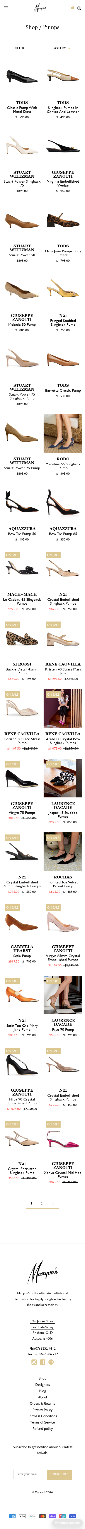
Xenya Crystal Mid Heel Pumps (63, 1174)
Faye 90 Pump (63, 1029)
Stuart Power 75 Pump (22, 468)
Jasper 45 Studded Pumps (63, 814)
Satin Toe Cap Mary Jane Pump (22, 1027)
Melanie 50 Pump (22, 324)
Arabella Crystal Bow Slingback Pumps (63, 741)
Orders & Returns (42, 1403)
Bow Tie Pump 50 (22, 534)
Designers (42, 1385)
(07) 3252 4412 (45, 1348)
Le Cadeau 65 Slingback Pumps (22, 601)
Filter (19, 48)
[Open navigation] (6, 7)
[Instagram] (34, 1362)
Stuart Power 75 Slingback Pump (22, 396)
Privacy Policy (42, 1410)
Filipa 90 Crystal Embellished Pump (22, 1101)
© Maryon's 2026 (42, 1492)
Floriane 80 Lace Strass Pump (22, 741)
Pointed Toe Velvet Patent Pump (63, 884)
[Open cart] (72, 7)
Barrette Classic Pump (63, 390)
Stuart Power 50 (22, 255)
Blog (42, 1391)
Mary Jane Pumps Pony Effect (63, 253)
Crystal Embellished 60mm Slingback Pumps (22, 884)
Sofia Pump (22, 956)
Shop (32, 27)
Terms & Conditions (42, 1416)
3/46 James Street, (42, 1320)
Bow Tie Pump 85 (63, 534)
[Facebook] (42, 1362)
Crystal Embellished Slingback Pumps (63, 601)
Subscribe (59, 1474)
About (42, 1397)
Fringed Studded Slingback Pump (63, 322)
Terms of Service (42, 1422)
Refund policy (42, 1429)
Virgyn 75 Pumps (22, 812)
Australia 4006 (42, 1338)
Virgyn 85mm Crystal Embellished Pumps (63, 958)
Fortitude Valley (42, 1326)
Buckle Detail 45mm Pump (22, 671)
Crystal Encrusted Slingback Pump (22, 1170)
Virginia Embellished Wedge (63, 183)
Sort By (60, 48)
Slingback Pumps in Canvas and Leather (63, 109)
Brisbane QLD (42, 1332)
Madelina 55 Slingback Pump (63, 466)
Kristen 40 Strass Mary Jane (63, 671)
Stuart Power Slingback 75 (22, 183)
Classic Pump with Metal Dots (22, 109)
